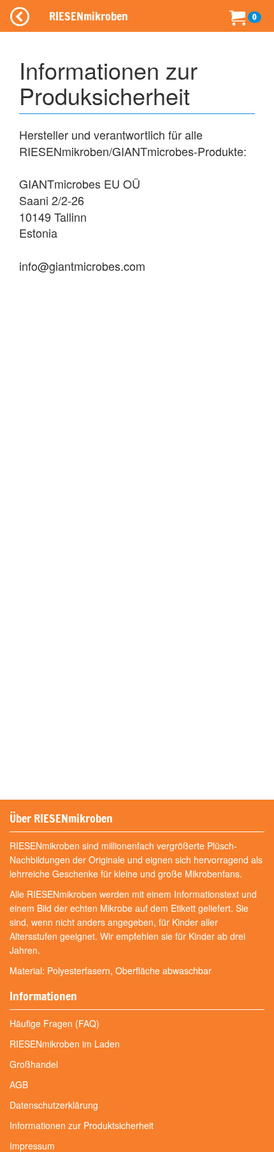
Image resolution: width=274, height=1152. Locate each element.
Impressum (32, 1145)
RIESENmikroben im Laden (65, 1043)
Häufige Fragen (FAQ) (54, 1023)
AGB (19, 1084)
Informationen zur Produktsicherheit (82, 1125)
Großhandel (34, 1064)
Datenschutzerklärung (54, 1104)
